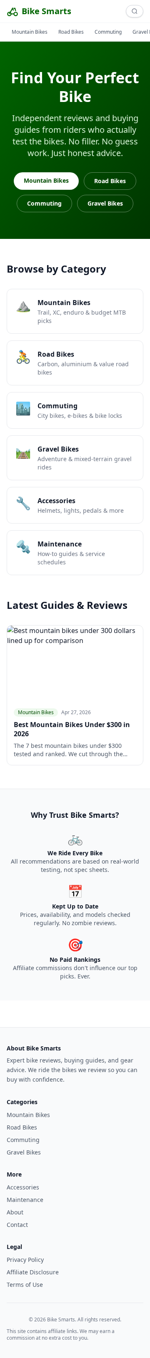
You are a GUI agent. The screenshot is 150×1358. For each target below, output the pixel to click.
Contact (17, 1225)
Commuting (108, 31)
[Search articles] (134, 11)
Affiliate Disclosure (33, 1272)
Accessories (23, 1187)
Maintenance (25, 1200)
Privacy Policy (25, 1260)
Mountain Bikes (30, 31)
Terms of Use (25, 1284)
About (15, 1212)
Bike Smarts (46, 11)
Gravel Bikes (105, 203)
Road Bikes (71, 31)
